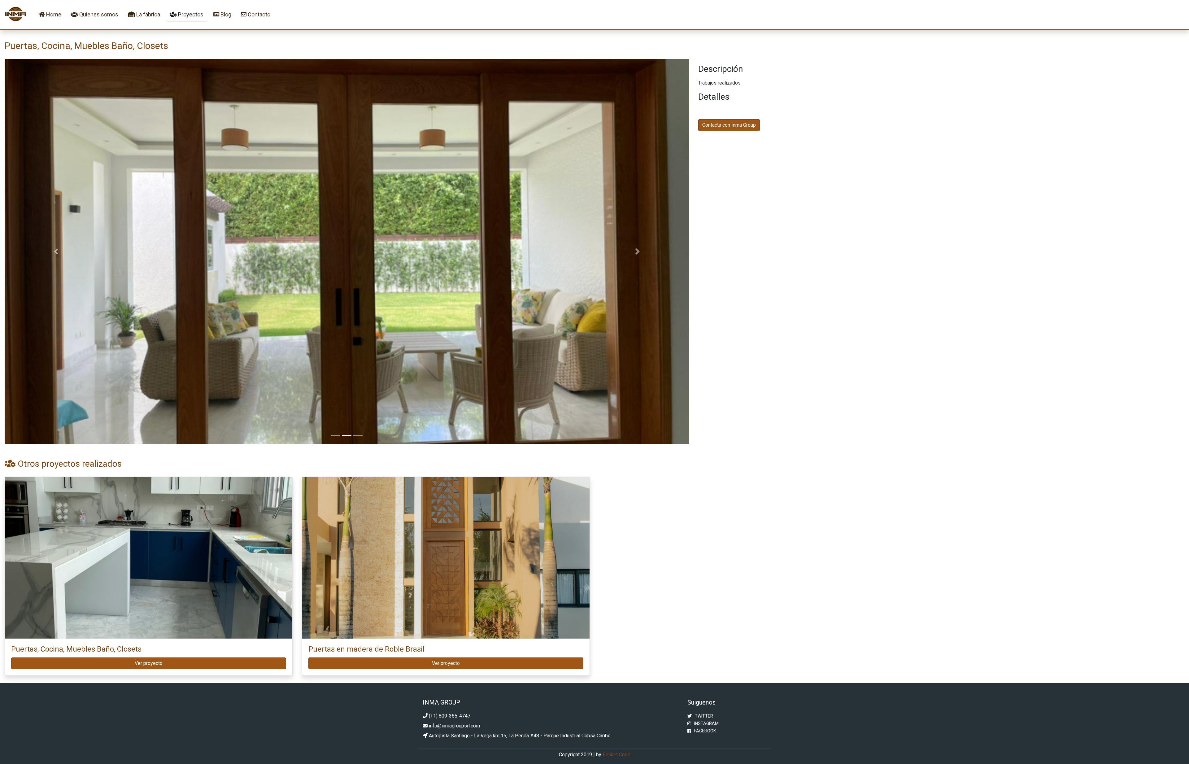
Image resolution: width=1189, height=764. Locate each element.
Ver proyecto (149, 663)
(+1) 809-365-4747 (449, 716)
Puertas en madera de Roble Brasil (366, 649)
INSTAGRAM (706, 723)
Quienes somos (98, 14)
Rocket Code (616, 754)
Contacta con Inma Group (729, 125)
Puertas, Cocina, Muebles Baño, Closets (76, 649)
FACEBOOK (705, 730)
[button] (56, 251)
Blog (225, 14)
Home (54, 14)
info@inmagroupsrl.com (454, 726)
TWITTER (704, 716)
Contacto (258, 14)
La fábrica (147, 14)
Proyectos (190, 14)
